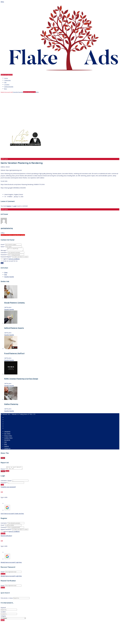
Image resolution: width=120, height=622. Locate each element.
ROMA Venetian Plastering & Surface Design (21, 379)
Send (2, 263)
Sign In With (4, 497)
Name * (3, 246)
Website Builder (8, 86)
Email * (3, 244)
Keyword (3, 607)
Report (7, 471)
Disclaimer (7, 440)
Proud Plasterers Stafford (14, 353)
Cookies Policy (8, 438)
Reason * (3, 469)
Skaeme (6, 446)
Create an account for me (10, 261)
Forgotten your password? (8, 487)
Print (5, 274)
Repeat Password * (6, 529)
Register (9, 206)
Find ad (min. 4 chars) (7, 598)
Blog (5, 89)
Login (14, 206)
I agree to (11, 259)
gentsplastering (7, 228)
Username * (4, 252)
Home (6, 78)
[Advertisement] (53, 105)
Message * (4, 250)
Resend (3, 587)
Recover (3, 574)
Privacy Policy (8, 436)
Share (5, 272)
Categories (7, 80)
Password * (4, 254)
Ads (5, 82)
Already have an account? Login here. (11, 562)
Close (2, 458)
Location (6, 84)
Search (3, 620)
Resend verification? (6, 536)
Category (3, 616)
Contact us (7, 448)
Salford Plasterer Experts (14, 328)
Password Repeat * (6, 257)
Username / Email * (6, 480)
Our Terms (7, 433)
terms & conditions (14, 259)
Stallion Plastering (11, 404)
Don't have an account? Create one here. (12, 513)
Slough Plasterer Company (14, 303)
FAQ (5, 442)
